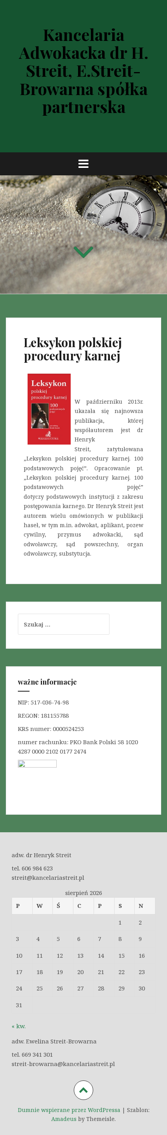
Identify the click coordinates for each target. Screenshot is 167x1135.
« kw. (19, 1026)
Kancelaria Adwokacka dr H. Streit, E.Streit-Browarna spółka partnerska (83, 70)
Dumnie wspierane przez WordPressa (69, 1110)
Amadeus (64, 1119)
